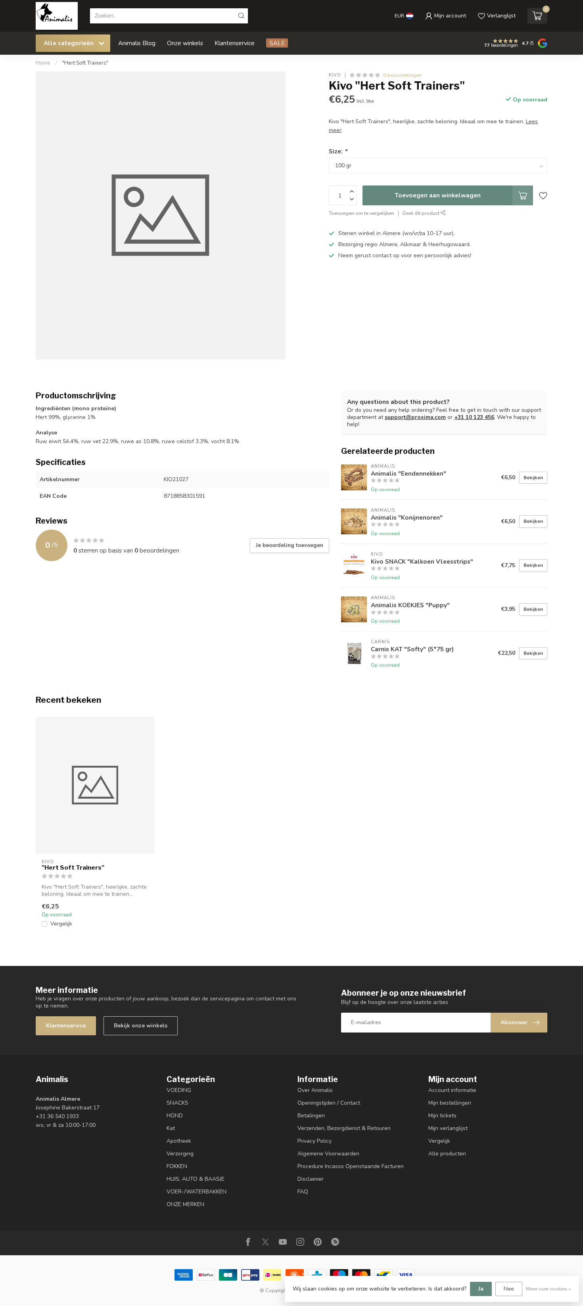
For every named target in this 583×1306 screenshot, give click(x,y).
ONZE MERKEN (185, 1204)
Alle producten (447, 1153)
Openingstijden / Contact (328, 1103)
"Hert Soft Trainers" (85, 63)
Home (43, 63)
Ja (480, 1289)
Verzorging (180, 1153)
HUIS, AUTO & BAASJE (195, 1179)
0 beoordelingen (402, 75)
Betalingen (311, 1115)
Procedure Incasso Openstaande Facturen (350, 1166)
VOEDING (179, 1090)
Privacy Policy (314, 1141)
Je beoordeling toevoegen (289, 545)
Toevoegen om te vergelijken (361, 213)
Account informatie (452, 1090)
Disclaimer (310, 1179)
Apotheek (179, 1141)
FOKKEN (177, 1166)
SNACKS (177, 1103)
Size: (338, 151)
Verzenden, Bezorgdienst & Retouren (344, 1128)
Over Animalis (315, 1090)
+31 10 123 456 (474, 417)
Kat (171, 1128)
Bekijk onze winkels (140, 1025)
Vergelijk (61, 924)
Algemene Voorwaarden (328, 1153)
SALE (277, 43)
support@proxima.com (415, 417)
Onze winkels (185, 43)
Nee (509, 1289)
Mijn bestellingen (449, 1103)
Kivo (335, 75)
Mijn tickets (442, 1115)
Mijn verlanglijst (448, 1128)
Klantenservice (235, 43)
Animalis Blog (136, 43)
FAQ (302, 1191)
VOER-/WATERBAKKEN (196, 1191)
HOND (175, 1115)
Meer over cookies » (548, 1288)
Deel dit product (422, 213)
